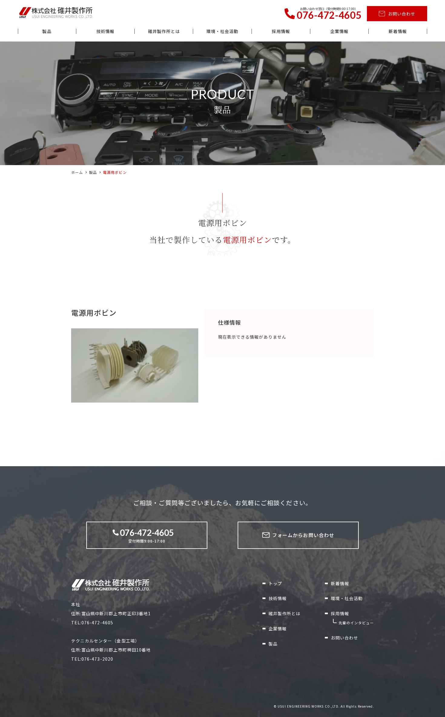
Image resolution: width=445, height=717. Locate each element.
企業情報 (339, 31)
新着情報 (398, 31)
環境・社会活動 (222, 31)
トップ (275, 583)
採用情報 (281, 31)
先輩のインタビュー (356, 622)
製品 (46, 31)
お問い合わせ (401, 14)
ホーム (77, 172)
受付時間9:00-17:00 (147, 535)
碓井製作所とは (164, 31)
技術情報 (105, 31)
